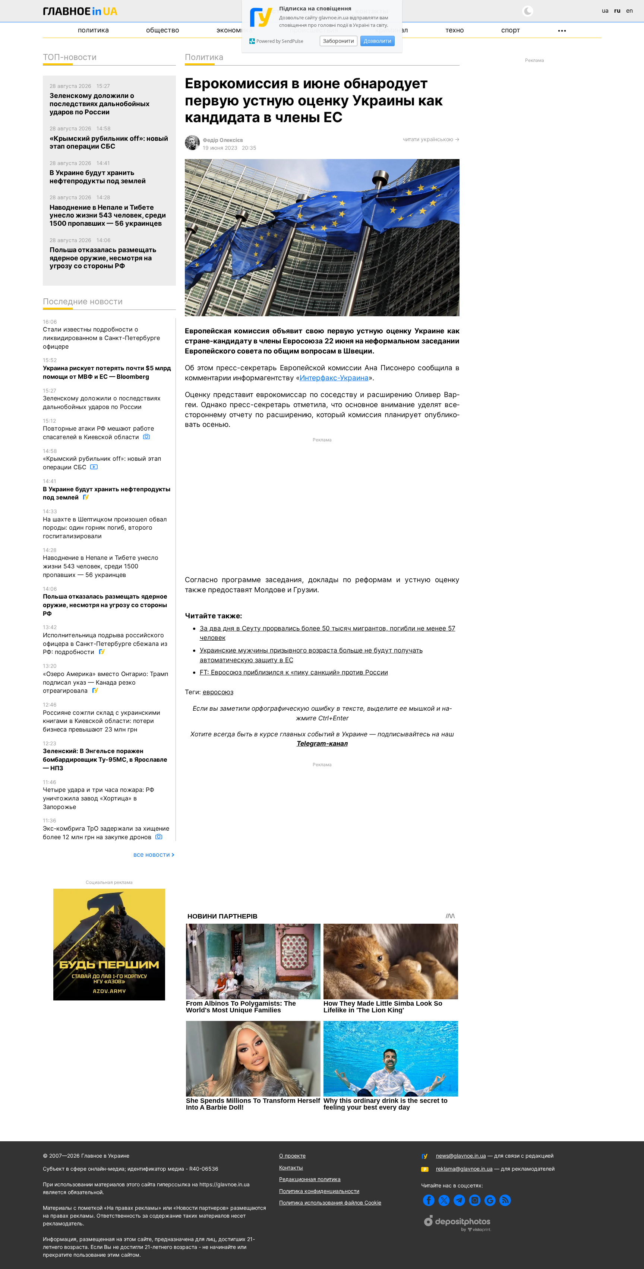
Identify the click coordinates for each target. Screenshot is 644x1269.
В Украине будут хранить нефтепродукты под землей (106, 489)
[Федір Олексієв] (192, 148)
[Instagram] (474, 1200)
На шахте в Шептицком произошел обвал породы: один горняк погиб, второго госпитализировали (105, 524)
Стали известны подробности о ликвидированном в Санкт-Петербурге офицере (101, 334)
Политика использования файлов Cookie (330, 1202)
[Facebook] (429, 1200)
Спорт (510, 30)
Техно (454, 30)
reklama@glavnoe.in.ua (464, 1168)
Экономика (235, 30)
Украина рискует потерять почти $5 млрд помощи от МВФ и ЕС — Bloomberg (107, 368)
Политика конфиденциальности (319, 1191)
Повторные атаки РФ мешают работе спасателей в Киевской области (98, 429)
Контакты (291, 1167)
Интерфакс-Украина (334, 378)
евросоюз (218, 692)
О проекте (292, 1155)
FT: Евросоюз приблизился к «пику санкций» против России (294, 672)
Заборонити (338, 40)
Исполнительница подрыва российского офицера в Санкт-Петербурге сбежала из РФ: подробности (105, 640)
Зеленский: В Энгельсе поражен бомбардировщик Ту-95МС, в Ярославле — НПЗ (105, 756)
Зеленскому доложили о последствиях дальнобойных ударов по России (102, 398)
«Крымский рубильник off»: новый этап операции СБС (102, 459)
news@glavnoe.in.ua (461, 1155)
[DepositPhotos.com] (457, 1224)
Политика (93, 30)
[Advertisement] (322, 505)
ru (617, 10)
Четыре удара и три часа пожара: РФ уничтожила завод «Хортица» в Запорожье (98, 794)
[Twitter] (444, 1200)
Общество (162, 30)
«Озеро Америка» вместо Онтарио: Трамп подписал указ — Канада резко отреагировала (105, 678)
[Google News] (490, 1200)
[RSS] (505, 1200)
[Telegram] (459, 1200)
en (629, 10)
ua (605, 10)
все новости (151, 854)
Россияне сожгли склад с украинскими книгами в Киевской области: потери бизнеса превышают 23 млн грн (101, 717)
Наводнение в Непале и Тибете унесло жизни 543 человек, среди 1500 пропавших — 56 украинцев (100, 562)
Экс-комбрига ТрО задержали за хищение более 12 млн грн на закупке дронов (106, 828)
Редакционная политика (310, 1179)
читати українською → (431, 139)
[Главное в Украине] (80, 12)
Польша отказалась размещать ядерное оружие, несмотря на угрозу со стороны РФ (105, 601)
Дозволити (377, 40)
